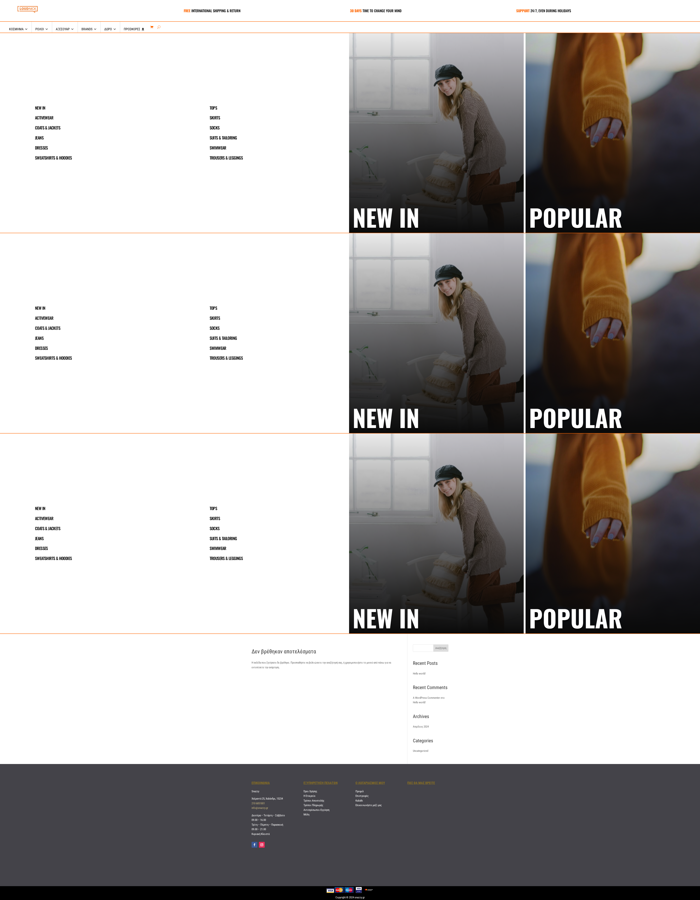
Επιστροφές (362, 796)
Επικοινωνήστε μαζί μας (368, 805)
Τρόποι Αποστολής (314, 800)
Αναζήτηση (440, 648)
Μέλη (306, 814)
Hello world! (419, 673)
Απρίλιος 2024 (421, 726)
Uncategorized (420, 751)
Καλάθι (359, 800)
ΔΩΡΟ (108, 29)
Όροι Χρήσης (310, 791)
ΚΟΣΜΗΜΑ (16, 29)
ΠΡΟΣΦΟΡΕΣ (132, 29)
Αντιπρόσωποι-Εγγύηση (316, 810)
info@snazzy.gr (260, 808)
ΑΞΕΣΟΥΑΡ (63, 29)
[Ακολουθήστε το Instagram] (262, 845)
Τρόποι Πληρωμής (313, 805)
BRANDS (86, 29)
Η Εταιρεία (309, 796)
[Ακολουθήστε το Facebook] (254, 845)
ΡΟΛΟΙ (39, 29)
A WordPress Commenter (426, 697)
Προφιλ (359, 791)
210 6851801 (258, 803)
